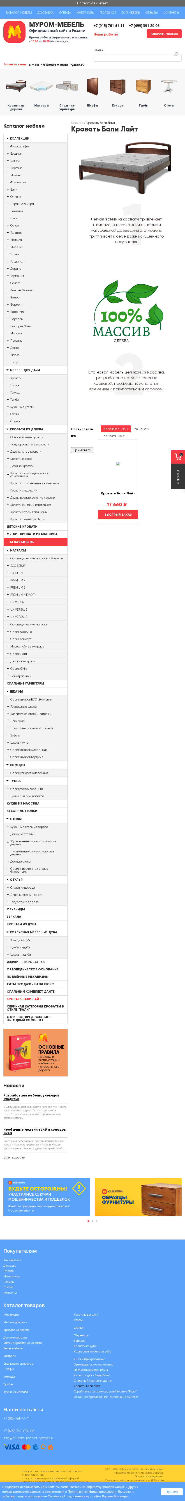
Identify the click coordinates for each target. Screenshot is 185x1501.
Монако (15, 175)
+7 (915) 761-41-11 (109, 25)
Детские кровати (22, 527)
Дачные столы (20, 861)
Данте (14, 347)
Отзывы (151, 12)
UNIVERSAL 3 (18, 609)
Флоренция (18, 182)
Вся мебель (130, 12)
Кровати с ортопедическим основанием (29, 474)
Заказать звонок (164, 34)
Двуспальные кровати (25, 451)
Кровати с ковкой (21, 458)
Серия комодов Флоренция (29, 773)
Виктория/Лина (21, 326)
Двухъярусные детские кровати (32, 497)
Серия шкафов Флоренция (28, 750)
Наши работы (106, 34)
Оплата (65, 12)
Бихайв (159, 1480)
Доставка (45, 12)
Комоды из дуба (20, 940)
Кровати (15, 378)
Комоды (15, 392)
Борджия (16, 153)
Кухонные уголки (22, 407)
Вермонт (16, 304)
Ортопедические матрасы (29, 624)
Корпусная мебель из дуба (33, 932)
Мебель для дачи (25, 370)
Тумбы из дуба (20, 947)
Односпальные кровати (27, 437)
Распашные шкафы (23, 706)
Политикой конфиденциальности (92, 1491)
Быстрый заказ (118, 515)
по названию (113, 436)
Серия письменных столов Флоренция (29, 870)
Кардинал (17, 261)
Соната (15, 283)
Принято (172, 1492)
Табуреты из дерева (24, 902)
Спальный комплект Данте (31, 992)
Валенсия (17, 312)
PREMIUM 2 (17, 580)
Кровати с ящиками (23, 490)
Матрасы (18, 550)
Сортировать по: (82, 432)
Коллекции (19, 138)
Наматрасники (20, 676)
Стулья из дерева (22, 887)
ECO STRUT (17, 565)
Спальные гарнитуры (25, 683)
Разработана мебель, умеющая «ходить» (31, 1097)
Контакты (171, 12)
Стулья (15, 421)
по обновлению (114, 429)
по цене (140, 429)
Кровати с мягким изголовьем (30, 505)
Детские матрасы (22, 661)
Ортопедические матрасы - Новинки (36, 558)
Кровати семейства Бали (27, 519)
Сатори (15, 225)
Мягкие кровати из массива (32, 534)
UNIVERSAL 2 (18, 616)
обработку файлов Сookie (105, 1487)
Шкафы (15, 385)
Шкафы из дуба (20, 954)
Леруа (15, 362)
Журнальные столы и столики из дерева (33, 843)
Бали (13, 189)
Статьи (8, 1287)
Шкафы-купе (19, 742)
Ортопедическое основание (32, 969)
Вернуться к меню (92, 3)
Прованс (16, 340)
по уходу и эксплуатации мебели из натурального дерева (51, 1058)
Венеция (16, 211)
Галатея (16, 232)
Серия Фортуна (21, 632)
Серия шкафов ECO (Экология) (31, 699)
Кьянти (15, 160)
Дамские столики (22, 834)
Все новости (14, 1157)
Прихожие (17, 721)
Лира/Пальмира (22, 204)
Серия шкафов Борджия (26, 757)
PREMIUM (16, 573)
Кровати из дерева (26, 429)
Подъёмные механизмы (28, 977)
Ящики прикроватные (26, 962)
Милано (16, 333)
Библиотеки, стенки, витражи (30, 714)
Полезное (108, 12)
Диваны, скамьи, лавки (26, 894)
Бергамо (16, 168)
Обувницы (16, 909)
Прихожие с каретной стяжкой (31, 728)
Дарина (15, 268)
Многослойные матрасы (27, 646)
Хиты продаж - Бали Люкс (30, 984)
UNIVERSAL (17, 602)
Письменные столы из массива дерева (32, 853)
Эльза (14, 254)
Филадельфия (20, 146)
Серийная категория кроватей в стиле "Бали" (35, 1008)
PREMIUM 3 (17, 587)
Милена (16, 247)
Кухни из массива (23, 803)
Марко (14, 355)
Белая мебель (22, 542)
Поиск (98, 50)
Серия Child (18, 668)
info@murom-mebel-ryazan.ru (62, 65)
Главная (77, 123)
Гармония (17, 276)
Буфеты (15, 735)
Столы (14, 414)
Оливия (15, 196)
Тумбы (14, 399)
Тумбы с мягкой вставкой (27, 796)
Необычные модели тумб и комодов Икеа (34, 1131)
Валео (14, 297)
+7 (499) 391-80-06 (144, 25)
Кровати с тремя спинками (29, 512)
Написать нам (15, 64)
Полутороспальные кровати (29, 444)
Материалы (85, 12)
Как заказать (12, 1260)
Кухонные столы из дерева (29, 827)
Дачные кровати (22, 466)
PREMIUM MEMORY (23, 594)
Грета (14, 218)
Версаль (16, 319)
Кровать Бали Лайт (24, 999)
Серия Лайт (18, 654)
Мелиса (16, 240)
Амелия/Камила (22, 290)
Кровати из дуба (22, 924)
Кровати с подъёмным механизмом (34, 483)
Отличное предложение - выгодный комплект (29, 1018)
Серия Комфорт (20, 639)
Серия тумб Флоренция (27, 789)
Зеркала (14, 917)
